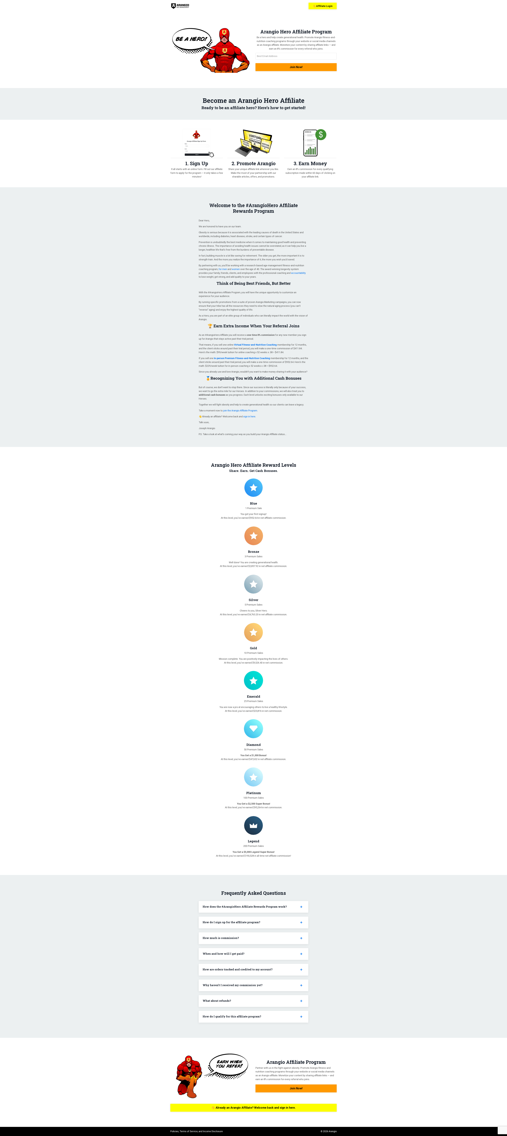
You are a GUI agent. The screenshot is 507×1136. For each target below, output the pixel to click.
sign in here (249, 416)
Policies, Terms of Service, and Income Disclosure (196, 1131)
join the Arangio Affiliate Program (240, 410)
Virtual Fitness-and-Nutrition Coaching (255, 344)
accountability (298, 273)
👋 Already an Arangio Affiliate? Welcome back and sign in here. (253, 1107)
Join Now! (296, 67)
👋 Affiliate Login (322, 6)
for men (223, 269)
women (236, 269)
